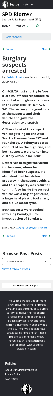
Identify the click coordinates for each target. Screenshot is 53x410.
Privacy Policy (12, 374)
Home (6, 26)
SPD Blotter (17, 14)
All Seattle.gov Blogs (25, 285)
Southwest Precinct (36, 228)
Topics (21, 26)
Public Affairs (15, 77)
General (20, 228)
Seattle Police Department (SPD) (21, 19)
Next (45, 49)
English (26, 4)
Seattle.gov (8, 1)
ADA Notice (11, 378)
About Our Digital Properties (21, 369)
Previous (10, 49)
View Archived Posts (16, 269)
